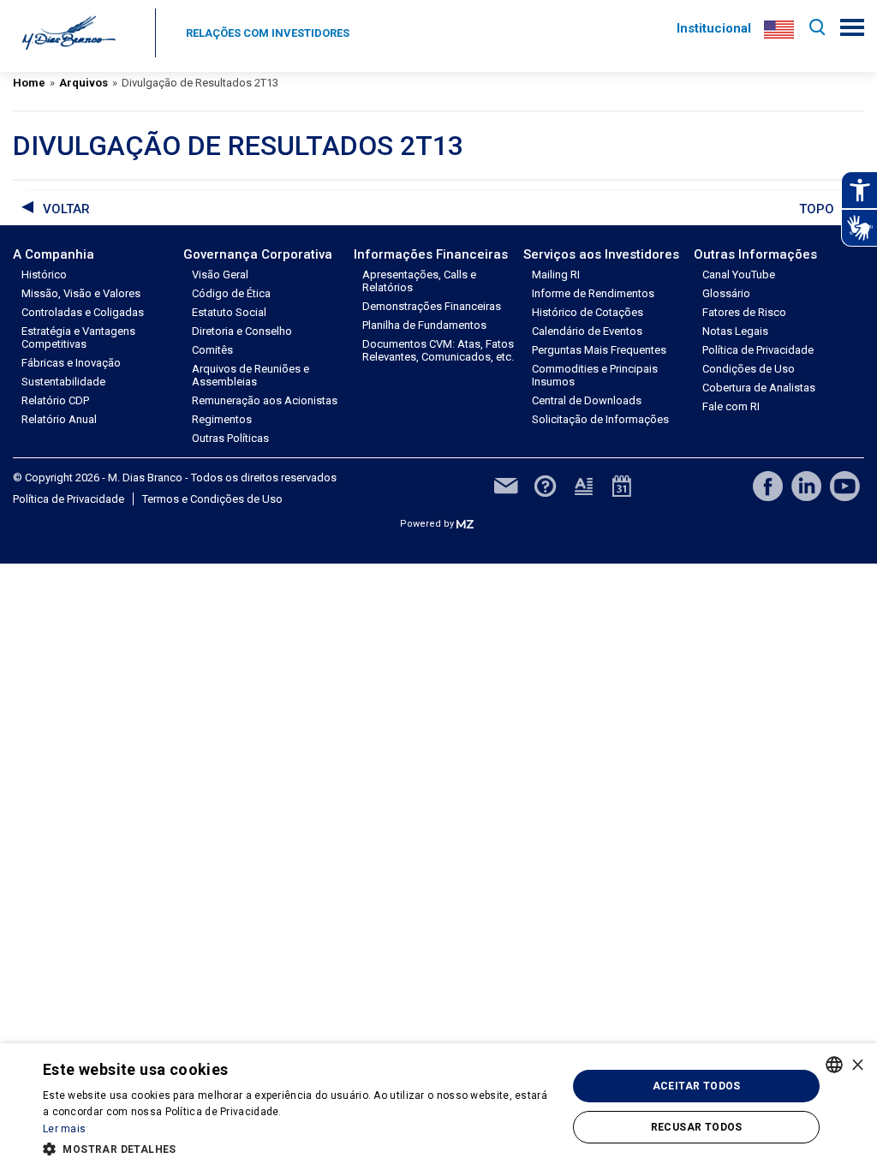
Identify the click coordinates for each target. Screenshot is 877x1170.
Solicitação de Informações (600, 419)
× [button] (857, 1064)
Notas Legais (735, 331)
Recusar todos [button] (697, 1127)
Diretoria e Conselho (242, 331)
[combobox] (834, 1064)
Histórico (44, 274)
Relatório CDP (55, 400)
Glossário (726, 293)
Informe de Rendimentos (593, 293)
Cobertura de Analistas (758, 387)
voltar (66, 209)
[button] (297, 1147)
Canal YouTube (738, 274)
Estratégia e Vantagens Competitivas (78, 337)
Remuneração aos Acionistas (264, 400)
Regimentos (222, 419)
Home (29, 82)
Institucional (714, 28)
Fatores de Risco (744, 312)
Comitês (212, 349)
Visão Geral (220, 274)
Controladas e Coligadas (82, 312)
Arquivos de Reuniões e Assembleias (250, 375)
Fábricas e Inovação (71, 362)
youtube (845, 486)
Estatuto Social (229, 312)
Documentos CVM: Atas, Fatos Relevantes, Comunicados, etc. (438, 350)
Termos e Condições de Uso (212, 498)
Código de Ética (231, 293)
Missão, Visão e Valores (80, 293)
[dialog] (438, 1106)
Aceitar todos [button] (697, 1086)
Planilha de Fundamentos (424, 325)
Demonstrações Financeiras (431, 306)
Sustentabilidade (63, 381)
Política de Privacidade (758, 349)
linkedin (806, 486)
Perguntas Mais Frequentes (599, 349)
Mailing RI (556, 274)
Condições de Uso (748, 368)
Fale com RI (731, 406)
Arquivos (83, 82)
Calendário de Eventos (587, 331)
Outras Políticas (230, 438)
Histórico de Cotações (587, 312)
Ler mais (64, 1129)
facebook (768, 486)
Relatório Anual (59, 419)
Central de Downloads (586, 400)
